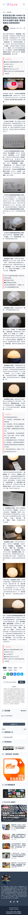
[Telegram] (18, 674)
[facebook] (10, 901)
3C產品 (20, 667)
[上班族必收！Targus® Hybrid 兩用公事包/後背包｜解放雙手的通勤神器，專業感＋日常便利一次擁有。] (6, 855)
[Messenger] (14, 674)
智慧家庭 (10, 670)
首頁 (4, 12)
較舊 (25, 729)
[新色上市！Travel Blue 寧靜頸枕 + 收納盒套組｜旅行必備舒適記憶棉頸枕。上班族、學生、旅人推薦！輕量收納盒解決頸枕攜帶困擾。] (6, 865)
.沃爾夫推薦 (8, 12)
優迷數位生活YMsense (11, 69)
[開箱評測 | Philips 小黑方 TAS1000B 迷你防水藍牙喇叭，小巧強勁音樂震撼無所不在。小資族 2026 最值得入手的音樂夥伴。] (6, 827)
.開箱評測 (15, 667)
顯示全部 (23, 710)
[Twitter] (21, 674)
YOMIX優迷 (8, 66)
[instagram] (14, 901)
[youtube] (17, 901)
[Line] (8, 674)
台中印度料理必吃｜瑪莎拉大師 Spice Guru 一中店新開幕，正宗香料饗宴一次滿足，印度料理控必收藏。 (18, 845)
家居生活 (5, 670)
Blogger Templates (14, 909)
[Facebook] (11, 674)
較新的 (3, 729)
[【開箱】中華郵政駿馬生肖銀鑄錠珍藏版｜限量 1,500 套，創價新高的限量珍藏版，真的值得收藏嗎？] (6, 837)
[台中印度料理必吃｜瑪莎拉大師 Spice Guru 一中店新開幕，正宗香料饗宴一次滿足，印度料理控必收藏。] (6, 846)
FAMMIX (15, 670)
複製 (22, 682)
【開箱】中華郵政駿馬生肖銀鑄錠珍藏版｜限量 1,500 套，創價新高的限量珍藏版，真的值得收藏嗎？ (18, 836)
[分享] (24, 28)
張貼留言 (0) (14, 724)
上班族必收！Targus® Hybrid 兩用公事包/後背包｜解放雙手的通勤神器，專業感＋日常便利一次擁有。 (18, 855)
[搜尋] (24, 4)
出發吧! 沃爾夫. (13, 911)
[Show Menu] (4, 4)
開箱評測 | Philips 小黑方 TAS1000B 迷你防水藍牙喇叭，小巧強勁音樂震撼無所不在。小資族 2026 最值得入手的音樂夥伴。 (18, 826)
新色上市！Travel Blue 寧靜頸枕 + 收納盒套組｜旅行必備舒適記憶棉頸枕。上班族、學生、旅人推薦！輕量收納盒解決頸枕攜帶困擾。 (18, 864)
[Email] (4, 677)
